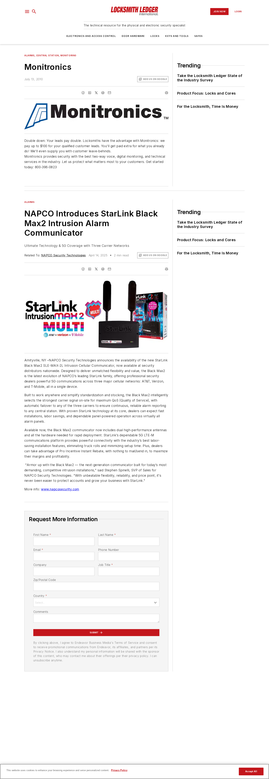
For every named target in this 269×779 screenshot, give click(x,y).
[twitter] (96, 93)
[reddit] (103, 93)
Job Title (105, 565)
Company (40, 565)
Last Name (107, 535)
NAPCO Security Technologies (63, 255)
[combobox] (96, 602)
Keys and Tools (176, 36)
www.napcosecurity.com (60, 489)
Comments (40, 612)
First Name (42, 535)
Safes (198, 36)
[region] (134, 771)
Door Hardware (133, 36)
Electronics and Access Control (91, 36)
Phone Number (108, 550)
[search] (34, 11)
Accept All (251, 771)
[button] (27, 11)
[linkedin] (89, 93)
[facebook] (83, 93)
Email (38, 550)
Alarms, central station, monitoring (50, 55)
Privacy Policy (119, 770)
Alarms (29, 202)
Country (40, 596)
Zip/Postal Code (44, 580)
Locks (154, 36)
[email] (109, 93)
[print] (166, 93)
